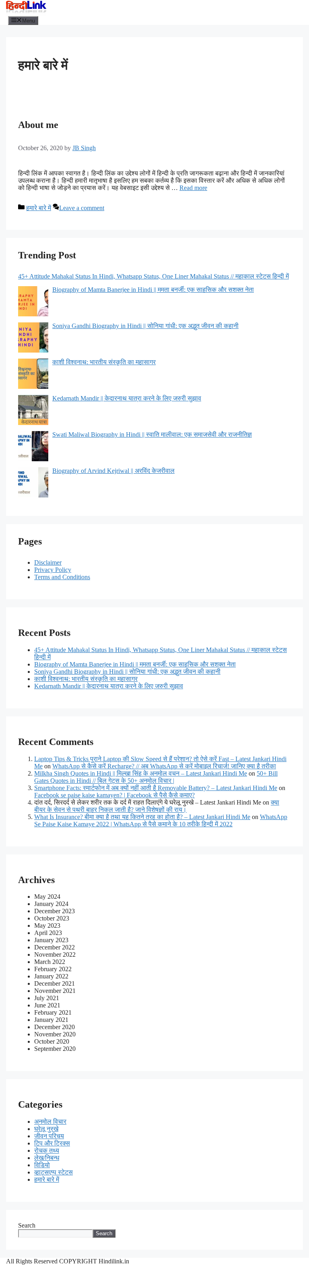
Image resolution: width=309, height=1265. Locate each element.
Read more (193, 187)
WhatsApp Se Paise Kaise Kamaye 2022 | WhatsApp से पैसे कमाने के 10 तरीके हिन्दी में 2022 (160, 820)
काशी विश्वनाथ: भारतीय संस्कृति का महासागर (86, 678)
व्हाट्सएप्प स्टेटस (53, 1172)
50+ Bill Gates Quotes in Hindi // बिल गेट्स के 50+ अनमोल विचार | (156, 777)
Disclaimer (48, 562)
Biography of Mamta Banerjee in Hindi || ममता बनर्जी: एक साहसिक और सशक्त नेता (135, 664)
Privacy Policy (52, 569)
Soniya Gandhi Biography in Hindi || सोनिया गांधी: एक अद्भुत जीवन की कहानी (127, 671)
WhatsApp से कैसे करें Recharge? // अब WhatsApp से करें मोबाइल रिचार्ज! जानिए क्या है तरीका (164, 766)
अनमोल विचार (50, 1121)
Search (26, 1225)
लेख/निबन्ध (46, 1157)
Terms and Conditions (62, 577)
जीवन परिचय (49, 1136)
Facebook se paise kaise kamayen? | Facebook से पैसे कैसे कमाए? (114, 795)
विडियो (42, 1165)
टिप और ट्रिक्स (52, 1143)
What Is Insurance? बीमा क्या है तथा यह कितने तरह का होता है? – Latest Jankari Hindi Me (142, 816)
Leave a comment (81, 207)
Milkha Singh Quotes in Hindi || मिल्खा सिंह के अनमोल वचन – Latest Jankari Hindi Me (140, 773)
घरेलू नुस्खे (46, 1128)
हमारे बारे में (38, 207)
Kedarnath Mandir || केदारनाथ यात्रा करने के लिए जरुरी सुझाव (108, 686)
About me (38, 125)
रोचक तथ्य (46, 1150)
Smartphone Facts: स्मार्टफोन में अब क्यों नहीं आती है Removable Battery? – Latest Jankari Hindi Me (155, 787)
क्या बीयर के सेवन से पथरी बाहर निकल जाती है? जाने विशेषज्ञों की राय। (156, 806)
